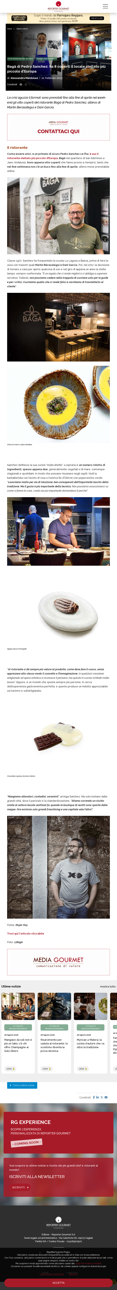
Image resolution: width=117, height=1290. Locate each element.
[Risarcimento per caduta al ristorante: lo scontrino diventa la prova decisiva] (54, 1006)
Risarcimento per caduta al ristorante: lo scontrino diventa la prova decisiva (54, 1045)
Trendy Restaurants (46, 59)
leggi (9, 1069)
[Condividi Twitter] (26, 84)
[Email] (106, 1097)
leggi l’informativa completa (88, 1263)
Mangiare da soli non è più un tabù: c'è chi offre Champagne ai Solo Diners (18, 1045)
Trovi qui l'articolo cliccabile (25, 933)
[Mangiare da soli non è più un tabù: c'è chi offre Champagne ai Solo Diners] (18, 1006)
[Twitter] (101, 1097)
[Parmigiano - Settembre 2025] (58, 18)
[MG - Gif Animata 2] (58, 127)
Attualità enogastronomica (18, 1027)
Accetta (58, 1282)
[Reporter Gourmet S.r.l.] (58, 6)
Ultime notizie (22, 29)
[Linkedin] (97, 1097)
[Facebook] (94, 1097)
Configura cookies (52, 1274)
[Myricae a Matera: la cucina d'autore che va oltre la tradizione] (90, 1006)
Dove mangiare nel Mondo (20, 59)
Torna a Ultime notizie (22, 1085)
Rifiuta (73, 1274)
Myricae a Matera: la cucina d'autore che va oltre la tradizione (90, 1043)
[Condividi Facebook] (21, 84)
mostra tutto (108, 986)
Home (9, 29)
